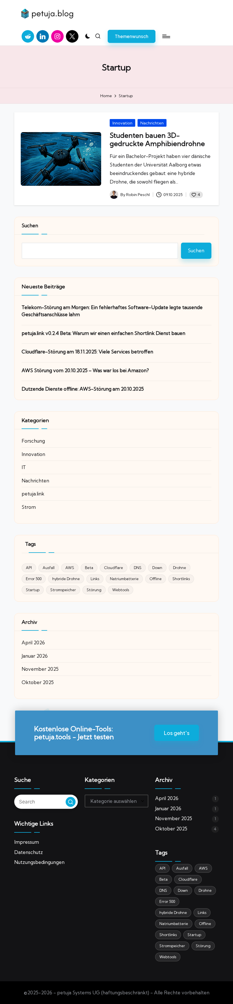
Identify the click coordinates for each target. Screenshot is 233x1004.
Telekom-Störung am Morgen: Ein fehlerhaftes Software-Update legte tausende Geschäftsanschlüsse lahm (112, 311)
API (29, 567)
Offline (155, 578)
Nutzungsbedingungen (39, 862)
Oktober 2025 (38, 682)
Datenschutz (28, 852)
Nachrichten (152, 123)
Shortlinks (181, 578)
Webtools (120, 590)
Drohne (179, 567)
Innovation (122, 123)
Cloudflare (113, 567)
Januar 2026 (35, 656)
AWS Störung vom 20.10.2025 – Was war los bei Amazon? (85, 370)
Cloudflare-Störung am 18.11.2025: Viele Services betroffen (87, 352)
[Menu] (165, 36)
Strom (29, 507)
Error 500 (33, 578)
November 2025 (40, 669)
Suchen (30, 225)
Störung (94, 590)
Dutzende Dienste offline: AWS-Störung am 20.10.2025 (83, 389)
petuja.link (33, 494)
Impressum (26, 842)
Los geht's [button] (177, 733)
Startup (32, 590)
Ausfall (49, 567)
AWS (69, 567)
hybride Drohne (66, 578)
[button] (131, 36)
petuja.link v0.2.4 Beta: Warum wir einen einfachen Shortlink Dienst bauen (103, 333)
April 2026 (33, 642)
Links (95, 578)
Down (157, 567)
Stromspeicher (63, 590)
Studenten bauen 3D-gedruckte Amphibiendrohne (157, 139)
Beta (89, 567)
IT (24, 467)
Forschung (33, 441)
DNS (138, 567)
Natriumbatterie (124, 578)
